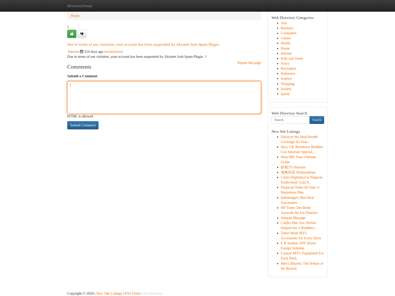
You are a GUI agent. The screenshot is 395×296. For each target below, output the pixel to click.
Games (286, 38)
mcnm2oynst (113, 51)
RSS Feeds (133, 293)
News (285, 63)
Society (286, 89)
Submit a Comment (82, 76)
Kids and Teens (292, 58)
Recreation (288, 68)
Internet (73, 51)
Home (75, 16)
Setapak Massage (293, 218)
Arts (284, 23)
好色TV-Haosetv (293, 167)
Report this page (249, 63)
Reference (288, 73)
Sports (285, 94)
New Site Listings (109, 293)
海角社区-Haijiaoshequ (298, 172)
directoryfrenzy (80, 5)
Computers (288, 33)
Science (286, 78)
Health (285, 43)
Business (287, 28)
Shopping (288, 84)
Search (316, 120)
